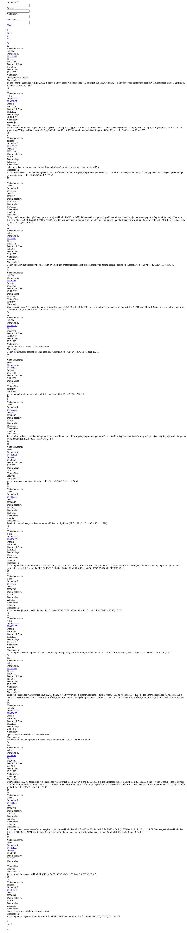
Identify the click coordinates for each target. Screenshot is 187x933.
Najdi (9, 25)
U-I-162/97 (12, 497)
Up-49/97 (11, 280)
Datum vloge (13, 69)
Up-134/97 (12, 56)
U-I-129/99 (12, 454)
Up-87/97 (11, 755)
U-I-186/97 (12, 539)
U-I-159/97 (12, 367)
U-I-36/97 (11, 238)
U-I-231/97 (12, 626)
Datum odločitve (14, 64)
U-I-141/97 (12, 325)
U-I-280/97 (12, 713)
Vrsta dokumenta (15, 48)
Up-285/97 (12, 668)
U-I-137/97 (12, 890)
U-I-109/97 (12, 848)
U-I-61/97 (11, 584)
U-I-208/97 (12, 803)
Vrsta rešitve (12, 14)
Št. (8, 43)
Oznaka (10, 8)
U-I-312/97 (12, 146)
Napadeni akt (13, 19)
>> (8, 38)
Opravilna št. (13, 2)
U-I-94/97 (11, 191)
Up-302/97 (12, 101)
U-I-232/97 (12, 410)
